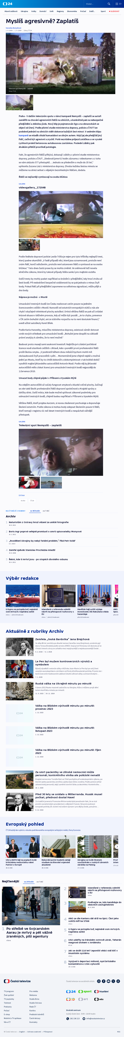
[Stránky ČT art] (83, 999)
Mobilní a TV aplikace (12, 1018)
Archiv (23, 501)
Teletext (7, 1003)
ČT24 (32, 501)
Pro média (33, 991)
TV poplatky (9, 999)
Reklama (33, 995)
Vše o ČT (7, 1022)
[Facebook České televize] (104, 981)
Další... (92, 11)
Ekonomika (72, 11)
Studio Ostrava (35, 1003)
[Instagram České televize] (99, 981)
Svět (52, 11)
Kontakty (33, 1022)
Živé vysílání (9, 995)
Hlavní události (11, 11)
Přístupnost (48, 1032)
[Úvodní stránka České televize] (17, 981)
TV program (9, 991)
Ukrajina (24, 11)
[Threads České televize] (118, 981)
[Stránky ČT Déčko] (70, 999)
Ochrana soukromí (34, 1032)
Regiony (60, 11)
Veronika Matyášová (13, 28)
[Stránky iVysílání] (101, 991)
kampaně (24, 135)
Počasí (83, 11)
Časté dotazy (34, 1018)
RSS (118, 1032)
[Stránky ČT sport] (85, 991)
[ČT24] (7, 3)
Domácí (43, 11)
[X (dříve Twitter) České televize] (113, 981)
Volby (33, 11)
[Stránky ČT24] (71, 991)
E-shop (7, 1014)
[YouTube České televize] (108, 981)
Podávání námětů (36, 1014)
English (22, 1032)
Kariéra (32, 1010)
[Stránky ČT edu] (98, 999)
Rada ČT (32, 1006)
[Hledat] (109, 4)
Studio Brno (34, 999)
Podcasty (8, 1006)
